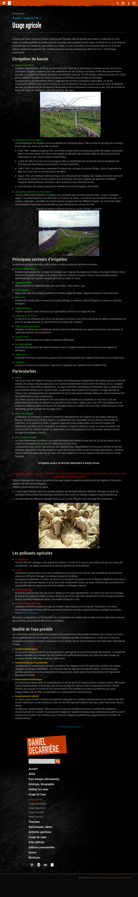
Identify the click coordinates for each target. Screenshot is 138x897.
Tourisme (34, 821)
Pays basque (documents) (44, 779)
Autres (33, 852)
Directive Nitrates (29, 612)
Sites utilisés (36, 842)
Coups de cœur (37, 837)
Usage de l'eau (31, 17)
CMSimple (103, 878)
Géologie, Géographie (41, 784)
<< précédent (61, 726)
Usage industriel (36, 812)
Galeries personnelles (42, 847)
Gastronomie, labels (40, 827)
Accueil (16, 17)
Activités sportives (40, 832)
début (70, 726)
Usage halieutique (37, 808)
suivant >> (78, 726)
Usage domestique (37, 803)
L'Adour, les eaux (38, 789)
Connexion (129, 878)
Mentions (34, 857)
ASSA (32, 774)
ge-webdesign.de (116, 878)
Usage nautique (36, 816)
